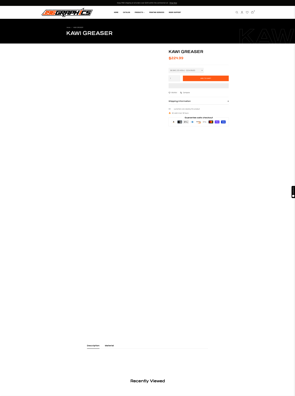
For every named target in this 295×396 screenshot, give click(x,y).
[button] (236, 12)
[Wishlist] (247, 12)
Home (68, 27)
